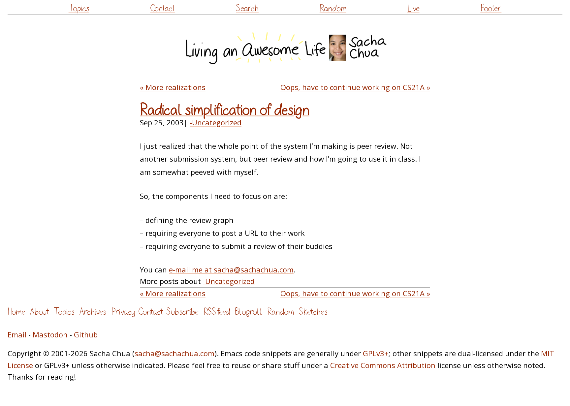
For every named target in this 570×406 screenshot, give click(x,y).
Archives (92, 311)
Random (333, 8)
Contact (162, 8)
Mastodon (50, 334)
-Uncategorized (215, 122)
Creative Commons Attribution (382, 365)
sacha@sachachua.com (174, 353)
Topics (79, 8)
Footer (490, 8)
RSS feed (217, 311)
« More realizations (173, 87)
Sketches (313, 311)
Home (16, 311)
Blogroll (248, 311)
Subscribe (182, 311)
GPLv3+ (375, 353)
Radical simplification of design (224, 110)
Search (247, 8)
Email (17, 334)
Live (413, 8)
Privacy (123, 311)
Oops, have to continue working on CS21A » (355, 87)
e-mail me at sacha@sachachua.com (231, 269)
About (39, 311)
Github (86, 334)
